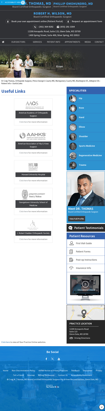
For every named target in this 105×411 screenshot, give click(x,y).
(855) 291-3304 (67, 26)
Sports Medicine (87, 145)
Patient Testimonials (88, 228)
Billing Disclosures (46, 375)
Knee (81, 107)
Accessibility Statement (81, 375)
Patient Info (6, 83)
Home (5, 370)
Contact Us (63, 375)
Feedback (75, 370)
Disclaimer (87, 370)
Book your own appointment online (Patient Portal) (37, 21)
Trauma (82, 164)
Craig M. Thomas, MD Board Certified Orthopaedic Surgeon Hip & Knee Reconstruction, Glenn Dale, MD (53, 379)
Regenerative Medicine (90, 155)
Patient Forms (83, 251)
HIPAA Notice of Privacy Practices (53, 370)
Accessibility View (13, 2)
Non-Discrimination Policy (23, 370)
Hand (81, 117)
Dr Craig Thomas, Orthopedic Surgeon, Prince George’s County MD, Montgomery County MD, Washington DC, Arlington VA (50, 81)
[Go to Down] (101, 407)
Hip (80, 98)
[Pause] (5, 75)
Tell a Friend (18, 375)
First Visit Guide (84, 243)
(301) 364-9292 (46, 26)
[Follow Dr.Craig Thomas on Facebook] (46, 359)
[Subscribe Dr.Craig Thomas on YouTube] (58, 359)
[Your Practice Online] (52, 386)
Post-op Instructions (86, 259)
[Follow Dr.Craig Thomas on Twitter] (52, 359)
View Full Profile (77, 218)
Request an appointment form (87, 21)
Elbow (82, 126)
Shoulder (83, 136)
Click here (23, 122)
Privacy (99, 370)
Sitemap (31, 375)
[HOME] (3, 42)
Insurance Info (83, 267)
